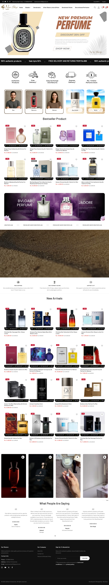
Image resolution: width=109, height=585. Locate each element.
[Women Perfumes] (54, 102)
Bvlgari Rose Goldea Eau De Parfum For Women (15, 149)
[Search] (95, 7)
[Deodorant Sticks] (75, 102)
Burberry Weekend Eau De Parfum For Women (14, 182)
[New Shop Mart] (9, 7)
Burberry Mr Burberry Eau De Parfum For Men (41, 438)
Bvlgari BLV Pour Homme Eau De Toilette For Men (92, 149)
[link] (23, 62)
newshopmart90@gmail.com (10, 564)
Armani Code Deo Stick (36, 404)
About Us (40, 551)
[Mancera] (34, 102)
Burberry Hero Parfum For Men (88, 404)
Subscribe (85, 558)
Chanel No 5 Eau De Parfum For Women (66, 369)
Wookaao (105, 581)
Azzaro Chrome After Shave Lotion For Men (92, 332)
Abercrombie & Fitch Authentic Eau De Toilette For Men (92, 182)
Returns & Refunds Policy (44, 556)
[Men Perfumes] (13, 102)
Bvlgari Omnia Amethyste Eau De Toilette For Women (65, 149)
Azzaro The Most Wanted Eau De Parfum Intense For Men (15, 404)
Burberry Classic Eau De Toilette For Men (15, 369)
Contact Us (40, 553)
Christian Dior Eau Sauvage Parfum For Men (91, 438)
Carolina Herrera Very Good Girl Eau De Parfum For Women (91, 370)
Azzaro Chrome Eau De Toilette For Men (67, 182)
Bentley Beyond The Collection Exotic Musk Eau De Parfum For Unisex (41, 182)
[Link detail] (3, 1)
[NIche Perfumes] (96, 102)
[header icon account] (99, 7)
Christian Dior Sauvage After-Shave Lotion (14, 332)
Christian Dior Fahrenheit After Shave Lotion (66, 332)
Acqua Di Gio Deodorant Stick (63, 404)
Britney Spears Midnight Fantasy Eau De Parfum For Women (41, 370)
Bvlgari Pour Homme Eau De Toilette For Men (41, 149)
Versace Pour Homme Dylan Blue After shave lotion (41, 332)
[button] (24, 126)
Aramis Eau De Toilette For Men (13, 438)
